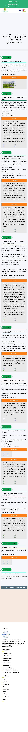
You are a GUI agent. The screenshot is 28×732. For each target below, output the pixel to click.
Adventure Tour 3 (7, 665)
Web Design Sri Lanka (18, 730)
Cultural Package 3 (7, 658)
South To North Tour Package (10, 670)
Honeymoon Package (8, 667)
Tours (4, 686)
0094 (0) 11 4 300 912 (13, 2)
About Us (5, 682)
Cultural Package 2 (7, 655)
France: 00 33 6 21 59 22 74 (13, 3)
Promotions (6, 689)
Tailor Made (6, 691)
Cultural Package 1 (7, 653)
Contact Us (5, 696)
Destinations (6, 684)
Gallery (5, 694)
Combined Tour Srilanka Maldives (11, 672)
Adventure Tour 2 (7, 663)
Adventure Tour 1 (7, 660)
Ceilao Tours (10, 728)
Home (4, 679)
